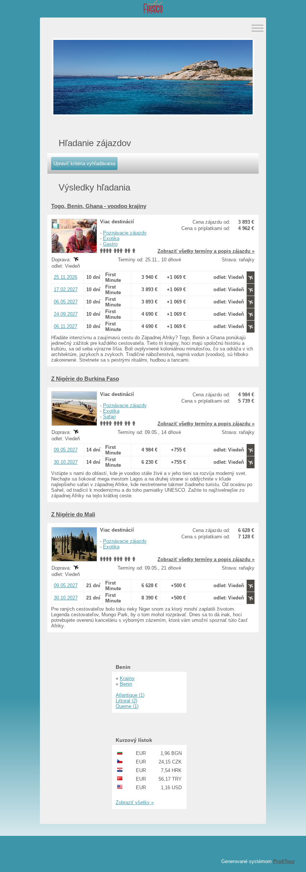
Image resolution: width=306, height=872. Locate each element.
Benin (126, 684)
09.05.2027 (66, 450)
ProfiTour (284, 861)
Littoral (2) (126, 700)
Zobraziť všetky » (135, 802)
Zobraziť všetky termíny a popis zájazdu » (206, 251)
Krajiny (127, 678)
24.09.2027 (66, 314)
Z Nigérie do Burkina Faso (85, 378)
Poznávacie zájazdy (125, 233)
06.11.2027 (65, 326)
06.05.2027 (66, 302)
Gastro (110, 244)
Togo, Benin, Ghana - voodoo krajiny (98, 206)
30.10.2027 (66, 462)
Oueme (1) (127, 706)
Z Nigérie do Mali (73, 514)
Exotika (111, 238)
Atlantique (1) (130, 695)
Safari (109, 416)
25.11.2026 (65, 277)
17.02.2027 (66, 289)
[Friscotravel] (153, 7)
